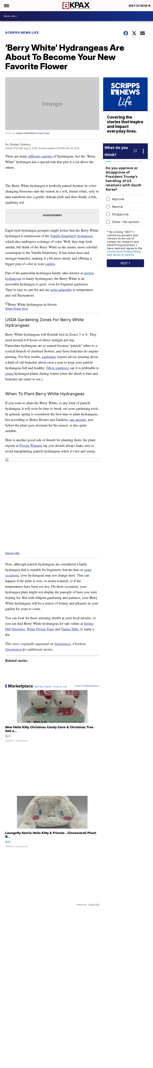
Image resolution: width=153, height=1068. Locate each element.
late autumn (78, 419)
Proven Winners (30, 445)
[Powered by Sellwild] (93, 904)
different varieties (40, 156)
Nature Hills (12, 553)
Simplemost (62, 643)
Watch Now (138, 5)
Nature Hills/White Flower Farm (33, 133)
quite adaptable (61, 289)
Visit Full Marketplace (87, 686)
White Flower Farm (16, 308)
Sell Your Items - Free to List (51, 686)
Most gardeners (58, 367)
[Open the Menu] (6, 5)
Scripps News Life (22, 32)
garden (50, 263)
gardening (49, 356)
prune (9, 373)
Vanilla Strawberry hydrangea (71, 235)
